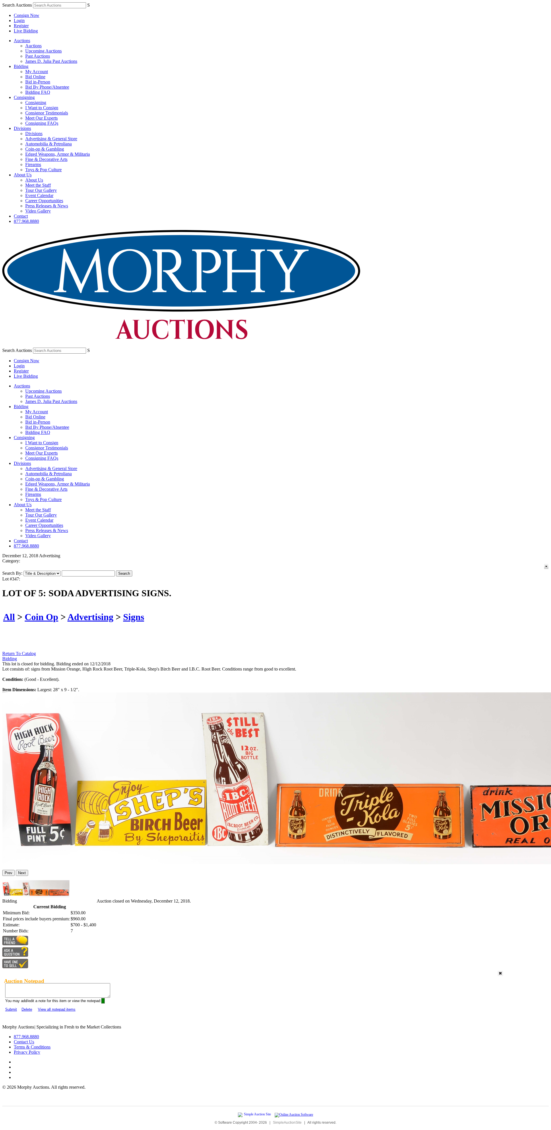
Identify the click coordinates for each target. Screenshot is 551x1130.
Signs (133, 617)
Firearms (33, 164)
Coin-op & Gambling (44, 149)
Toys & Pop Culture (43, 169)
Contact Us (24, 1041)
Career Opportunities (44, 200)
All (9, 617)
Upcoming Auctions (43, 50)
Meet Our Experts (41, 118)
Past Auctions (37, 56)
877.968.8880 (26, 221)
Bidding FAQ (37, 92)
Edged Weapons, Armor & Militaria (57, 154)
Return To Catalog (19, 653)
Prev (8, 873)
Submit (11, 1009)
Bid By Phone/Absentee (47, 87)
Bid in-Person (37, 81)
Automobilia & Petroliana (48, 143)
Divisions (22, 128)
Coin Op (41, 617)
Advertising (90, 617)
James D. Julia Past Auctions (51, 61)
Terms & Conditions (32, 1047)
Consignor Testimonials (46, 112)
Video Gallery (38, 211)
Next (22, 873)
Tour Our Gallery (41, 190)
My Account (36, 71)
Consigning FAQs (41, 123)
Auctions (22, 40)
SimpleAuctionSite (287, 1123)
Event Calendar (39, 195)
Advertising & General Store (51, 138)
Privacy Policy (27, 1052)
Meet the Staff (38, 185)
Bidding (21, 66)
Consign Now (26, 15)
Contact (21, 216)
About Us (23, 174)
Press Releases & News (46, 205)
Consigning (24, 97)
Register (21, 25)
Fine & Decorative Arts (46, 159)
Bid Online (35, 76)
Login (19, 20)
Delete (27, 1009)
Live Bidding (26, 30)
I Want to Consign (41, 107)
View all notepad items (56, 1009)
